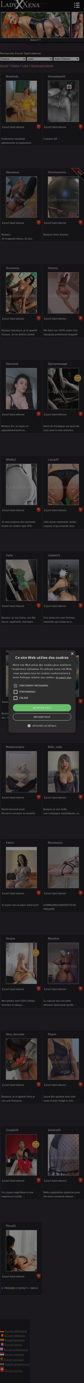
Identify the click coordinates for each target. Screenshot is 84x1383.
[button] (15, 686)
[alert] (42, 691)
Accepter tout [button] (42, 707)
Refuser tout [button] (42, 716)
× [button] (72, 653)
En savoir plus (63, 677)
